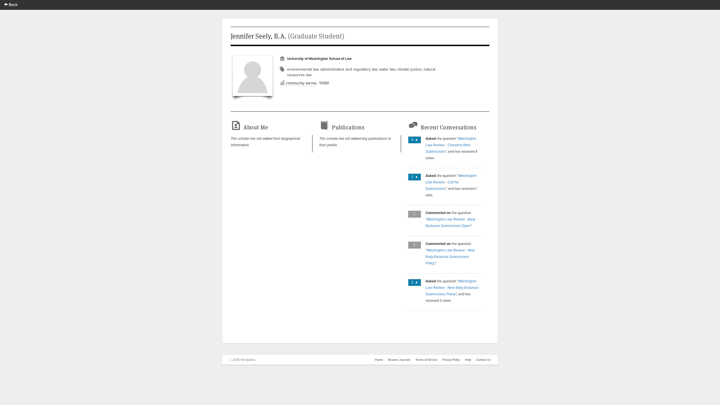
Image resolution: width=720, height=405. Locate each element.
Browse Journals (399, 359)
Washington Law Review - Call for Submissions (451, 182)
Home (379, 359)
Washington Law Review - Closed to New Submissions (451, 145)
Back (13, 4)
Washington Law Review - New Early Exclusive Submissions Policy (450, 257)
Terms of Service (426, 359)
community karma (301, 83)
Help (468, 359)
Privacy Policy (451, 359)
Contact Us (483, 359)
